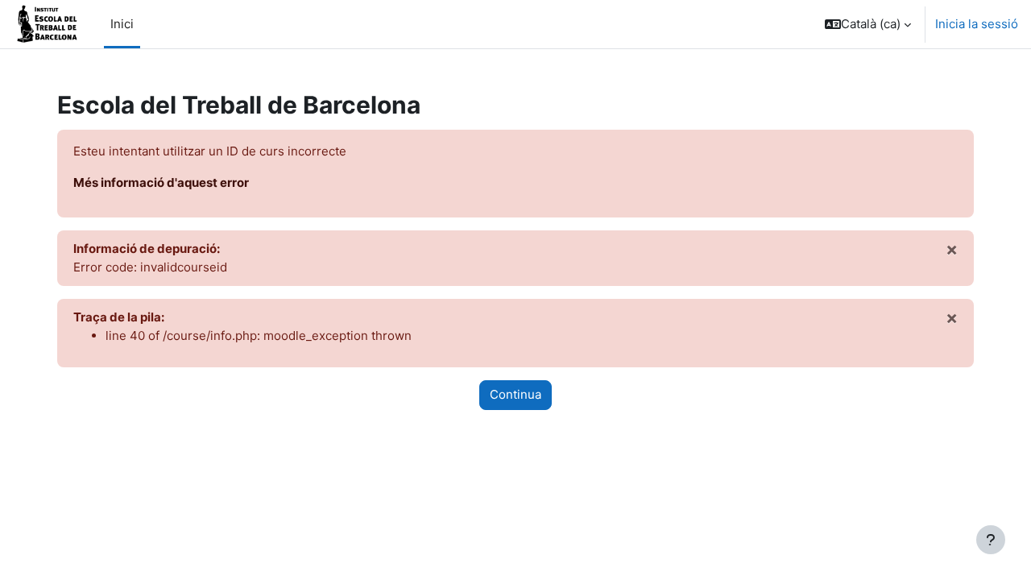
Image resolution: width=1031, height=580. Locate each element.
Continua (515, 394)
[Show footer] (990, 539)
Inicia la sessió (976, 23)
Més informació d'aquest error (161, 182)
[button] (867, 24)
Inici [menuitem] (122, 23)
